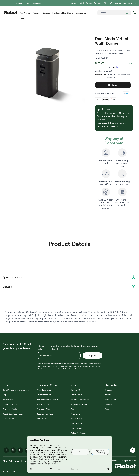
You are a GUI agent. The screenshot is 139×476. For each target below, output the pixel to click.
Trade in (74, 409)
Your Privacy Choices (11, 472)
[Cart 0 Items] (135, 12)
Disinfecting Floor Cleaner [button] (63, 13)
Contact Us (75, 390)
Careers (108, 404)
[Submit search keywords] (127, 12)
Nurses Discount (43, 404)
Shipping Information (80, 404)
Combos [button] (46, 13)
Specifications (13, 277)
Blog (107, 409)
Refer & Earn (42, 418)
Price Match (76, 414)
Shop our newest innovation (28, 3)
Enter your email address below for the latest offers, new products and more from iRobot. (68, 347)
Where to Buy (76, 418)
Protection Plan (43, 409)
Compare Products (11, 409)
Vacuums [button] (36, 13)
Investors (108, 395)
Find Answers (76, 423)
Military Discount (44, 395)
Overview (109, 390)
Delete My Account (79, 433)
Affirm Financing (44, 390)
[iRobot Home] (11, 12)
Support (74, 3)
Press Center (110, 399)
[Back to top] (132, 450)
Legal (17, 461)
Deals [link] (22, 18)
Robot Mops (8, 399)
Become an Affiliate (45, 414)
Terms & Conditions (76, 369)
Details (8, 287)
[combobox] (114, 12)
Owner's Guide (9, 418)
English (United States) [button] (123, 3)
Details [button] (115, 126)
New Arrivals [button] (25, 13)
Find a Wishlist (77, 428)
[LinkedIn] (20, 450)
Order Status (86, 3)
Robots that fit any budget (14, 414)
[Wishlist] (130, 63)
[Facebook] (6, 450)
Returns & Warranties (80, 399)
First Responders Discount (48, 399)
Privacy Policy (62, 369)
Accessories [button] (81, 13)
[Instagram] (13, 450)
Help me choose (10, 404)
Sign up (92, 355)
